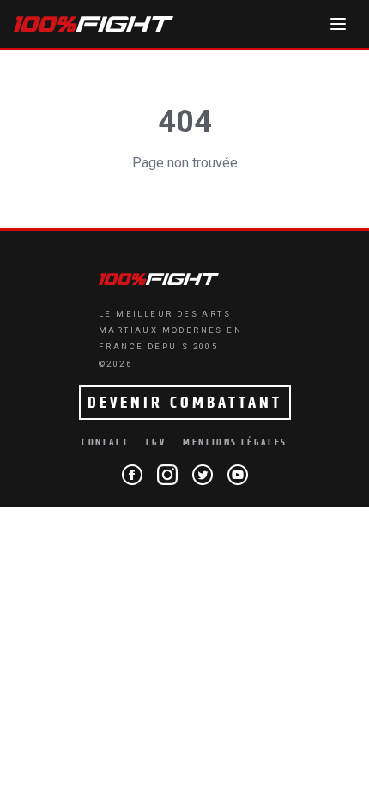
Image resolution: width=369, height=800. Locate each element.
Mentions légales (235, 442)
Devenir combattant (185, 402)
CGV (156, 442)
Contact (105, 442)
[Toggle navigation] (338, 24)
